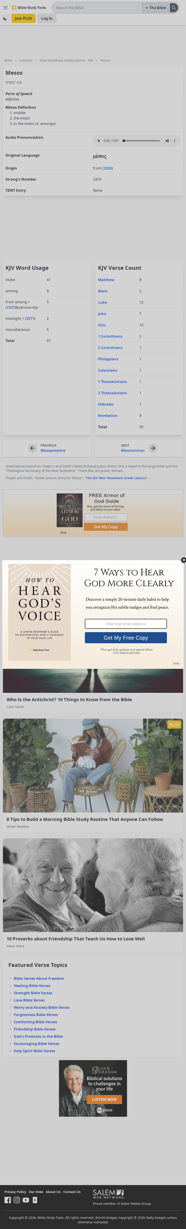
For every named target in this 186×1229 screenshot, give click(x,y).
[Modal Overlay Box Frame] (93, 614)
